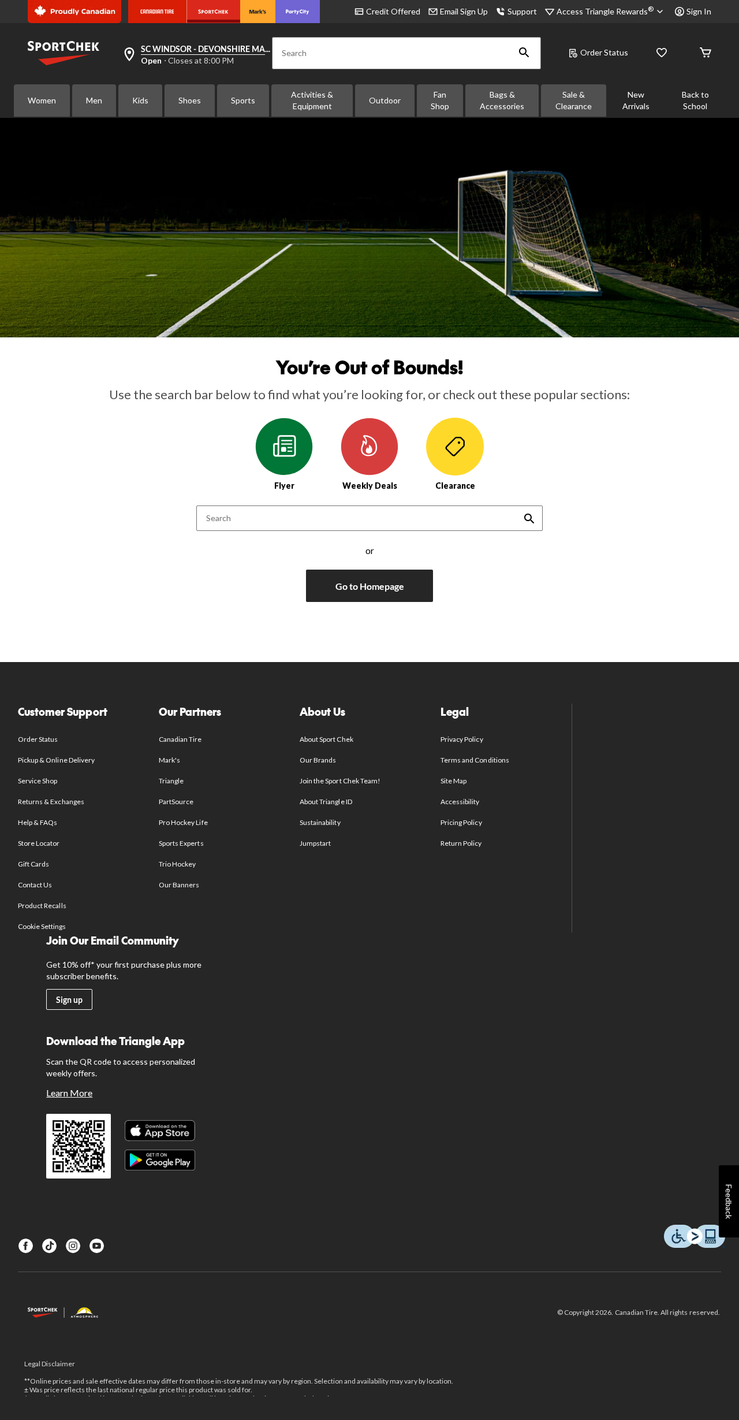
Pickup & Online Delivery (56, 760)
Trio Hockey (177, 864)
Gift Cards (33, 864)
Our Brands (318, 760)
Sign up (69, 1000)
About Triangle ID (326, 801)
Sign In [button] (698, 11)
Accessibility (460, 801)
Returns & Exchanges (51, 801)
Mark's (169, 760)
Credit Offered (393, 11)
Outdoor (385, 100)
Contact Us (35, 884)
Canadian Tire (180, 739)
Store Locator (39, 843)
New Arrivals (636, 100)
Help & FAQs (37, 822)
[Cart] (705, 53)
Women (42, 100)
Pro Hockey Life (183, 822)
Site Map (453, 780)
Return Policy (461, 843)
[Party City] (297, 11)
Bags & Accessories (502, 100)
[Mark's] (257, 11)
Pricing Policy (461, 822)
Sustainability (320, 822)
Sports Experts (181, 843)
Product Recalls (42, 905)
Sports (243, 100)
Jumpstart (315, 843)
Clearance (455, 485)
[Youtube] (96, 1246)
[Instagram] (73, 1246)
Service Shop (37, 780)
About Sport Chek (326, 739)
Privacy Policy (462, 739)
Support (522, 11)
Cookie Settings (42, 926)
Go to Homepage (369, 586)
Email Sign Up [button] (464, 11)
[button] (524, 53)
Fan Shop (440, 100)
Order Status (604, 52)
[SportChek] (213, 11)
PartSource (176, 801)
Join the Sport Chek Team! (340, 780)
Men (94, 100)
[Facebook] (25, 1246)
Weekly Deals (369, 485)
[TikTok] (49, 1246)
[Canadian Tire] (157, 11)
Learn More (69, 1092)
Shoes (189, 100)
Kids (140, 100)
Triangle (171, 780)
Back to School (695, 100)
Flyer (284, 485)
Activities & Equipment (312, 100)
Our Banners (179, 884)
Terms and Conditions (475, 760)
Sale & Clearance (573, 100)
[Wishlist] (661, 53)
